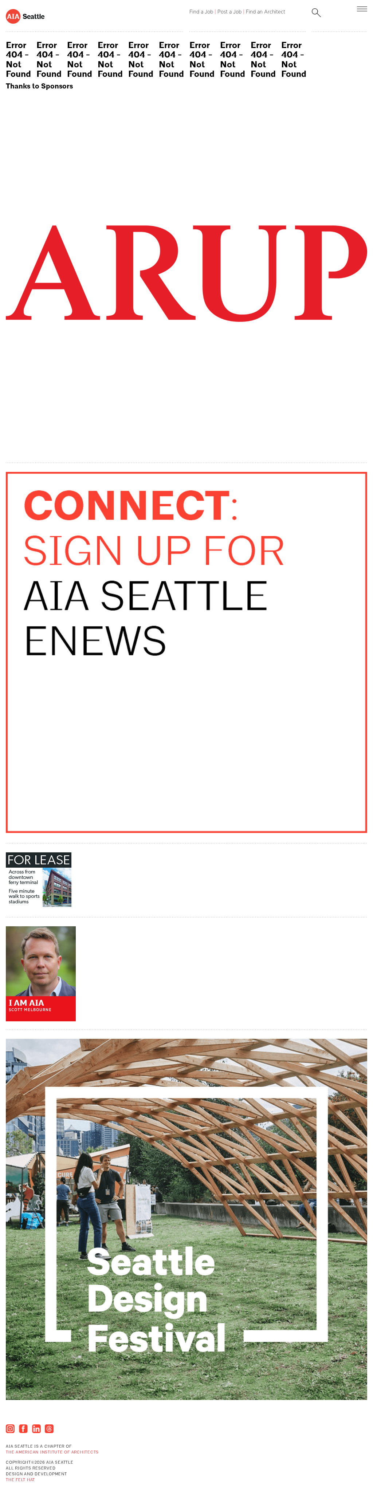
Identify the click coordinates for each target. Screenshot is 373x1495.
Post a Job (229, 12)
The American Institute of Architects (52, 1453)
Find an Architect (265, 12)
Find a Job (201, 12)
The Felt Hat (20, 1480)
